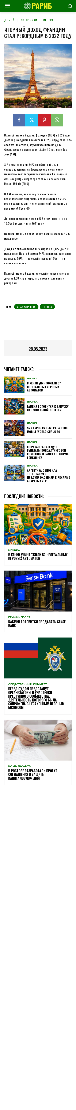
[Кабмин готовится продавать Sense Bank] (38, 591)
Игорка (48, 20)
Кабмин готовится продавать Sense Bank (37, 623)
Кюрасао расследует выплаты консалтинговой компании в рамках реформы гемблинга (48, 452)
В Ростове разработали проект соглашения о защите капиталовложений (32, 774)
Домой (9, 20)
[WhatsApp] (57, 120)
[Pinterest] (44, 120)
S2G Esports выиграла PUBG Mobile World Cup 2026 (47, 430)
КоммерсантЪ (19, 766)
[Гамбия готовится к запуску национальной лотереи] (14, 406)
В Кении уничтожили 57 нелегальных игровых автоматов (44, 387)
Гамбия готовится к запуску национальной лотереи (47, 408)
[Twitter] (31, 120)
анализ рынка (26, 306)
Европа (47, 306)
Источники (28, 20)
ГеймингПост (19, 617)
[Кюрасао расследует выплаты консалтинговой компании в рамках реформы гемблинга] (14, 449)
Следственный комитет (27, 684)
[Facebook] (19, 120)
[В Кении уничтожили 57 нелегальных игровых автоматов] (14, 385)
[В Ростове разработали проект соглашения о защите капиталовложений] (38, 740)
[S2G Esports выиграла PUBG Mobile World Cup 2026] (14, 428)
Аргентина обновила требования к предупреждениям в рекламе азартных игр (48, 475)
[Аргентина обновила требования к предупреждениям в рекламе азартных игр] (14, 473)
